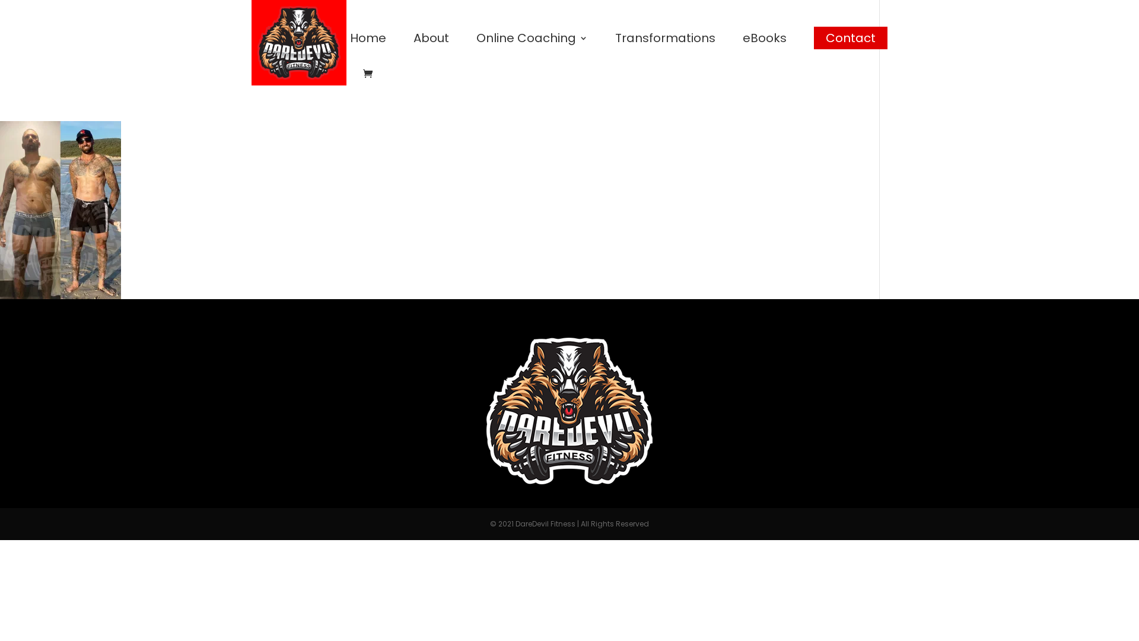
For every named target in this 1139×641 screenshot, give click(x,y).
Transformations (665, 40)
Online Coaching (526, 40)
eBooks (765, 40)
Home (368, 40)
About (431, 40)
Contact (851, 38)
